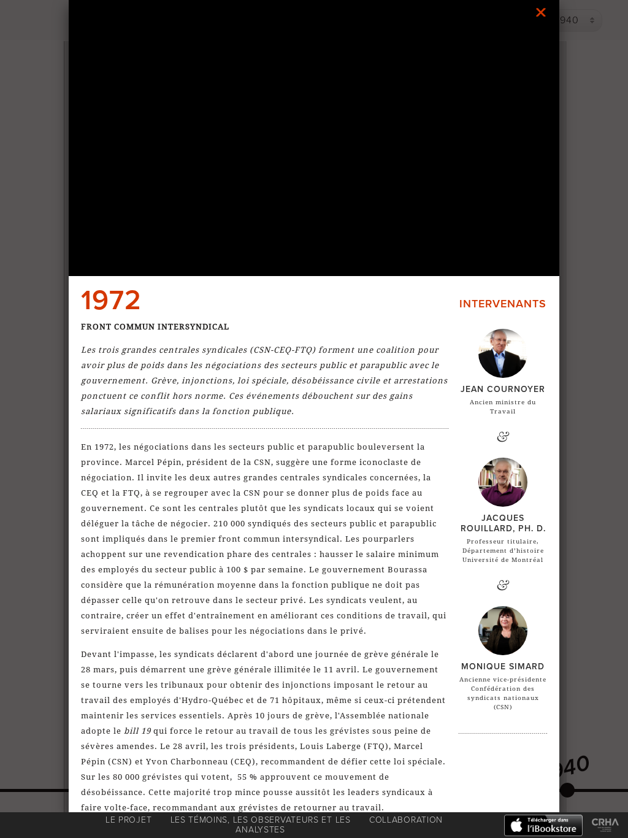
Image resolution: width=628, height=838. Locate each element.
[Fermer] (541, 12)
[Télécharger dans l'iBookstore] (543, 826)
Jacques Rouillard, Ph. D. (503, 523)
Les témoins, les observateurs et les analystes (260, 825)
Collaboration (406, 820)
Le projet (128, 820)
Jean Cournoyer (503, 389)
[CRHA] (605, 826)
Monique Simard (503, 666)
